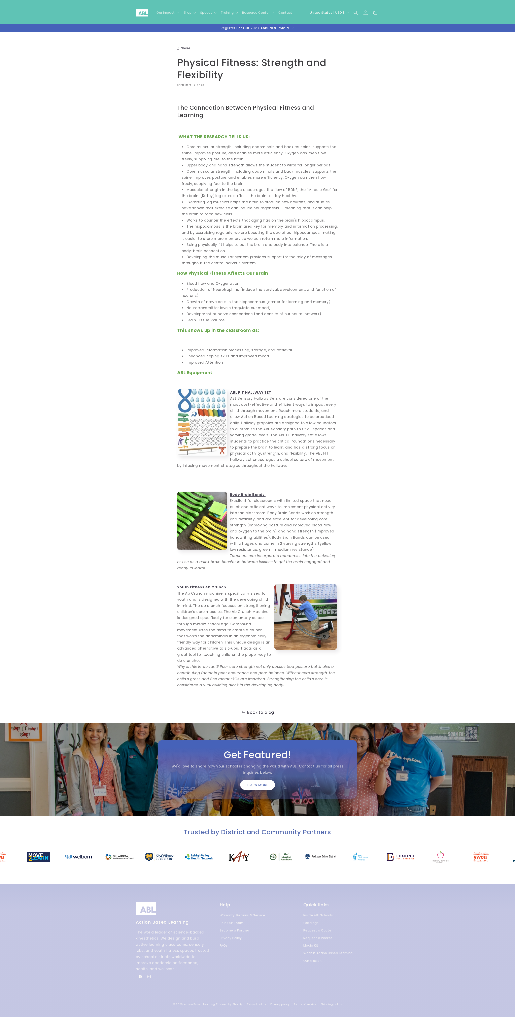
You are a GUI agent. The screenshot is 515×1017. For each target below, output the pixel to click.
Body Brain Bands (248, 494)
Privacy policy (280, 1004)
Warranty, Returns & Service (242, 915)
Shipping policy (331, 1004)
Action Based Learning (199, 1004)
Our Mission (312, 961)
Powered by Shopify (229, 1004)
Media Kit (310, 945)
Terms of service (305, 1004)
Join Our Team (231, 923)
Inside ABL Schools (318, 915)
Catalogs (310, 923)
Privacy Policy (231, 938)
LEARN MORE (257, 785)
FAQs (224, 945)
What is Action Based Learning (327, 953)
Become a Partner (234, 930)
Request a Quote (317, 930)
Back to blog (260, 712)
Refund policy (256, 1004)
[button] (167, 12)
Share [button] (186, 48)
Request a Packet (317, 938)
